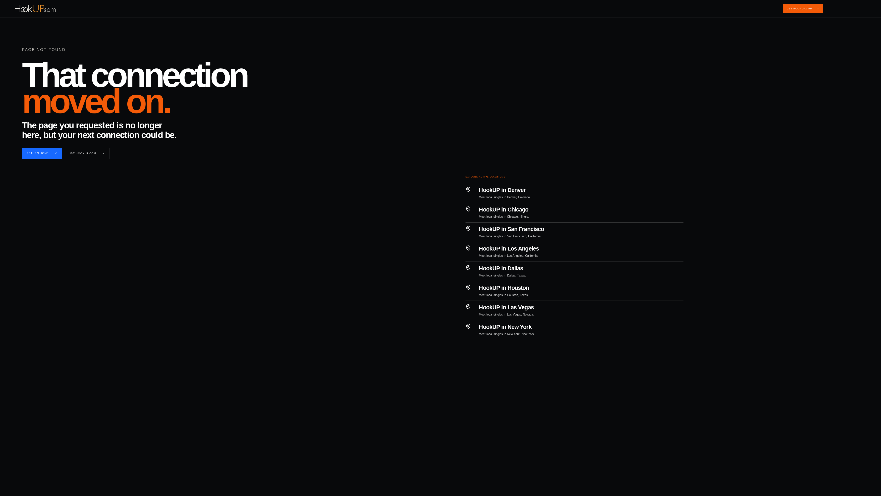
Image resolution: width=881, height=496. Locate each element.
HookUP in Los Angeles (509, 248)
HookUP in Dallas (501, 268)
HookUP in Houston (504, 288)
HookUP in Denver (502, 190)
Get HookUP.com (803, 8)
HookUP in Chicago (503, 209)
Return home (42, 153)
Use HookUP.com (87, 153)
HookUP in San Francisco (511, 229)
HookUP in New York (505, 327)
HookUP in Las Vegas (506, 307)
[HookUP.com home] (39, 8)
